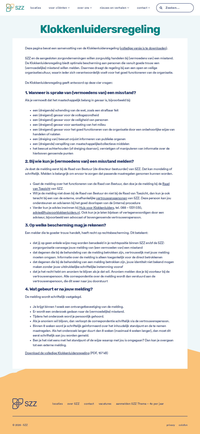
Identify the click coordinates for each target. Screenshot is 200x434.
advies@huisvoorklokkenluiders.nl (56, 212)
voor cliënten (58, 7)
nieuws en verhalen (113, 7)
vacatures (105, 403)
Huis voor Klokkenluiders (96, 207)
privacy (171, 425)
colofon (183, 425)
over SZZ (73, 403)
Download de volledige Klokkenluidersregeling (57, 353)
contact (142, 7)
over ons (83, 7)
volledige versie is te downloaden (143, 48)
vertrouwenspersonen (111, 198)
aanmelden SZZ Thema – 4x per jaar (140, 403)
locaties (35, 7)
